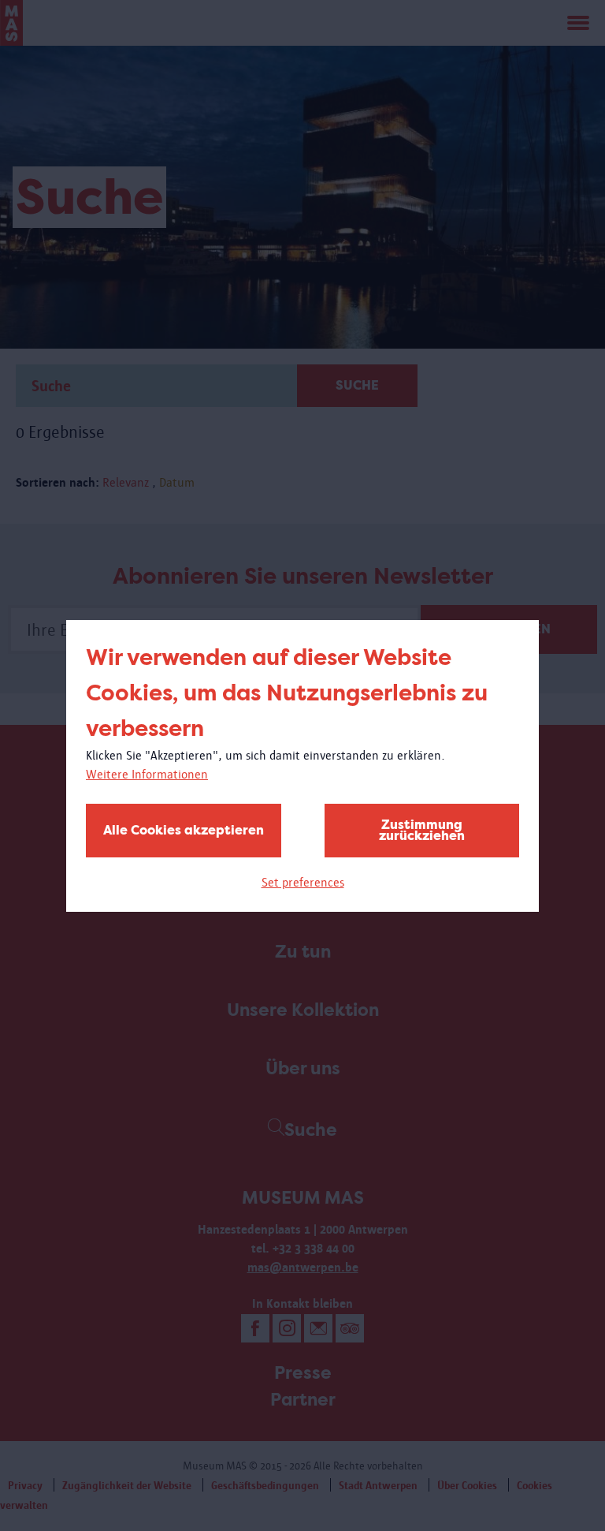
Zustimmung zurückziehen (422, 830)
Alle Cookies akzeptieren (183, 830)
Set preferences (303, 882)
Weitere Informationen (147, 774)
